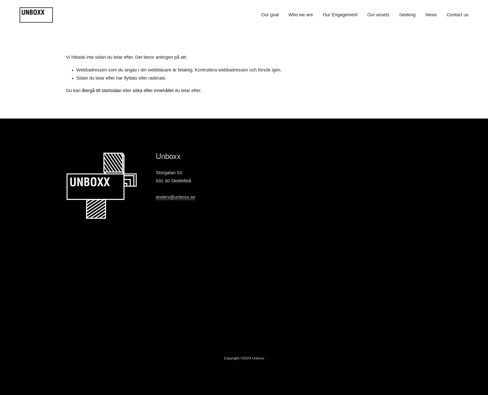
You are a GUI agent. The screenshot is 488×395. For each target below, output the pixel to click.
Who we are (300, 14)
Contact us (457, 14)
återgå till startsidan (101, 90)
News (431, 14)
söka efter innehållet (153, 90)
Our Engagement (340, 14)
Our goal (270, 14)
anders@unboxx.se (175, 197)
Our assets (378, 14)
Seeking (407, 14)
